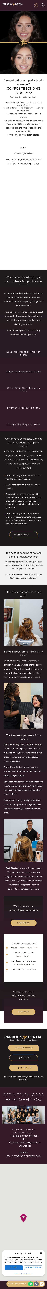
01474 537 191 (23, 535)
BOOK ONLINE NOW (24, 1048)
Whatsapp (26, 1058)
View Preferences (33, 1268)
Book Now (23, 1012)
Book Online (23, 923)
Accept (13, 1268)
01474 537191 (26, 1068)
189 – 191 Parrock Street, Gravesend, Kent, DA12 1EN (23, 1078)
